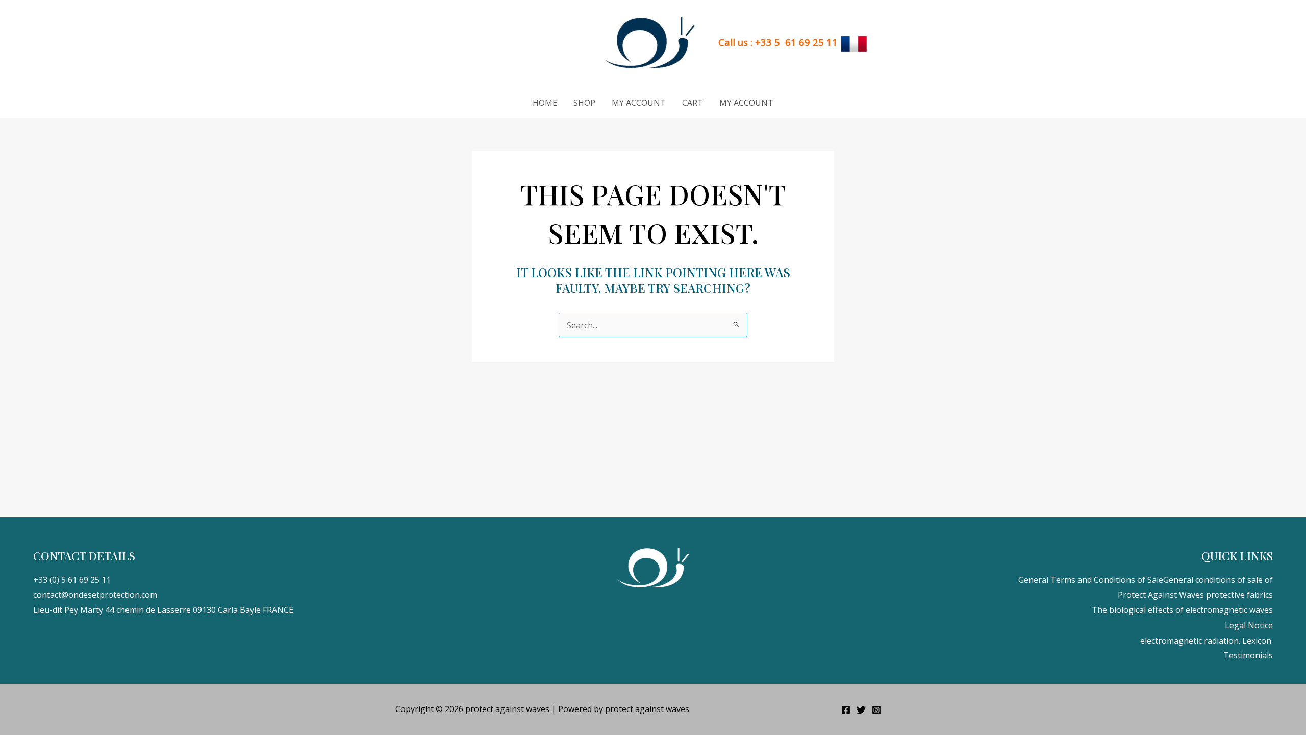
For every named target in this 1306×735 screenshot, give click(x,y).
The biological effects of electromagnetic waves (1182, 610)
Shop (584, 102)
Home (545, 102)
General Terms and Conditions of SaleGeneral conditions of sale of (1145, 579)
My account (639, 102)
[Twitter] (861, 710)
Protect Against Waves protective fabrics (1195, 594)
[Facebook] (845, 710)
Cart (692, 102)
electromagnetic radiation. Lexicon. (1206, 640)
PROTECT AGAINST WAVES (528, 43)
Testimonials (1248, 655)
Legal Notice (1249, 625)
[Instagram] (876, 710)
